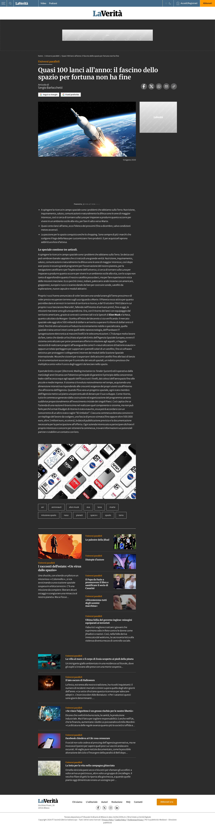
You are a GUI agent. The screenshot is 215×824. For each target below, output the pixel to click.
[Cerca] (10, 3)
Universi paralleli (52, 56)
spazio (108, 515)
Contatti (138, 802)
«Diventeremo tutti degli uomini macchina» (96, 603)
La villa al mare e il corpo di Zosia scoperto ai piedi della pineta (99, 659)
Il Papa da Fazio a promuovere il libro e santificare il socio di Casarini (96, 584)
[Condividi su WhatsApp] (159, 86)
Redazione (116, 802)
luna (100, 507)
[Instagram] (110, 808)
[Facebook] (98, 808)
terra (121, 515)
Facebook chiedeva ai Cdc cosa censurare (87, 738)
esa (88, 507)
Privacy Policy (108, 820)
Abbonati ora (167, 802)
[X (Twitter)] (104, 808)
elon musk (74, 507)
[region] (87, 471)
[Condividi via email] (166, 86)
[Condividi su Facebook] (144, 86)
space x (93, 515)
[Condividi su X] (151, 86)
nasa (66, 515)
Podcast (53, 3)
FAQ (128, 802)
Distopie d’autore (94, 559)
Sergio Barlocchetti (50, 87)
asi (42, 507)
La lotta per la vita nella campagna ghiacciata (90, 765)
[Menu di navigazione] (3, 3)
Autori (104, 802)
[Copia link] (174, 86)
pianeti (79, 515)
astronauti (56, 507)
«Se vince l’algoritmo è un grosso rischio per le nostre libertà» (99, 711)
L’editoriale (92, 802)
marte (112, 507)
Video (43, 3)
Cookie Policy (120, 820)
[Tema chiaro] (166, 3)
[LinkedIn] (117, 808)
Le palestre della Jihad (97, 539)
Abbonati (207, 3)
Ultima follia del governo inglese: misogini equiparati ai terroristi (108, 621)
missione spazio (48, 515)
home (40, 56)
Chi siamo (77, 802)
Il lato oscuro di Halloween (80, 680)
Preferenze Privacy (135, 820)
